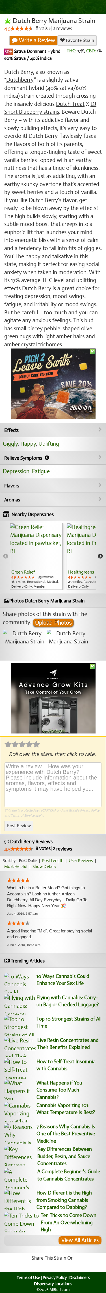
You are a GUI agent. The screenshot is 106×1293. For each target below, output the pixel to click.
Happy (28, 443)
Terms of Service (22, 815)
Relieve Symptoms (23, 458)
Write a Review (36, 40)
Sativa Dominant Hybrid (36, 51)
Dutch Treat (70, 103)
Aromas (12, 500)
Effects (11, 430)
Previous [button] (5, 556)
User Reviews (81, 860)
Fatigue (41, 471)
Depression (16, 471)
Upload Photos (53, 623)
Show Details (44, 866)
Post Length (52, 860)
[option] (36, 556)
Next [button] (100, 556)
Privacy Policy (89, 810)
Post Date (28, 860)
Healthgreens (81, 572)
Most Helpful (15, 866)
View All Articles (80, 1240)
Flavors (11, 486)
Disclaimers (79, 1277)
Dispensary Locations (53, 1283)
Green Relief (23, 572)
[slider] (21, 28)
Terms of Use (28, 1277)
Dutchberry (19, 79)
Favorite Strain (79, 40)
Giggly (10, 443)
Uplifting (48, 443)
